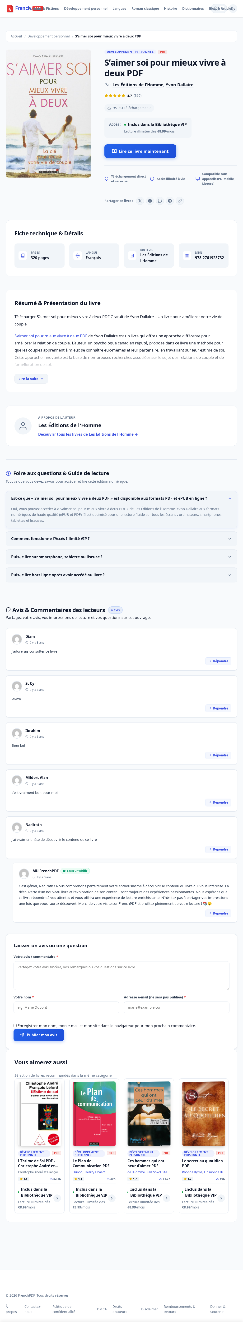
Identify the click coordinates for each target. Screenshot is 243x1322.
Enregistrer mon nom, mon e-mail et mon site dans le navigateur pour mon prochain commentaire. (107, 1025)
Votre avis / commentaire (36, 956)
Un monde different (218, 1172)
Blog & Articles (221, 8)
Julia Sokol (153, 1172)
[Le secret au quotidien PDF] (203, 1114)
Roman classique (145, 8)
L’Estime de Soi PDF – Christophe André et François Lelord (37, 1165)
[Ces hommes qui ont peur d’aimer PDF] (148, 1114)
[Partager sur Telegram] (170, 201)
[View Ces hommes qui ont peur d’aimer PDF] (166, 1198)
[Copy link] (180, 201)
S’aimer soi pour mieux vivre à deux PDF (50, 336)
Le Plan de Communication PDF (91, 1163)
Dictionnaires (193, 8)
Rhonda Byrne (192, 1172)
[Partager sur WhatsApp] (160, 201)
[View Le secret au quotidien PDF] (221, 1198)
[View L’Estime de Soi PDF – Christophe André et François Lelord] (57, 1198)
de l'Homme (136, 1172)
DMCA (102, 1309)
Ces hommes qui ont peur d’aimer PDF (145, 1163)
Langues (119, 8)
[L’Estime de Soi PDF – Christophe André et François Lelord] (39, 1114)
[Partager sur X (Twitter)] (140, 201)
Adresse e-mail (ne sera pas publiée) (155, 997)
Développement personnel (85, 8)
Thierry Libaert (94, 1172)
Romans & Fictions (43, 8)
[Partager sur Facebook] (150, 201)
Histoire (170, 8)
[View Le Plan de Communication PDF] (112, 1198)
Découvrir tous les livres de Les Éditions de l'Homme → (88, 434)
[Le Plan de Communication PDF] (94, 1114)
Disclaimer (149, 1309)
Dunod (78, 1172)
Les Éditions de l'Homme (137, 84)
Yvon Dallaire (179, 84)
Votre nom (24, 997)
